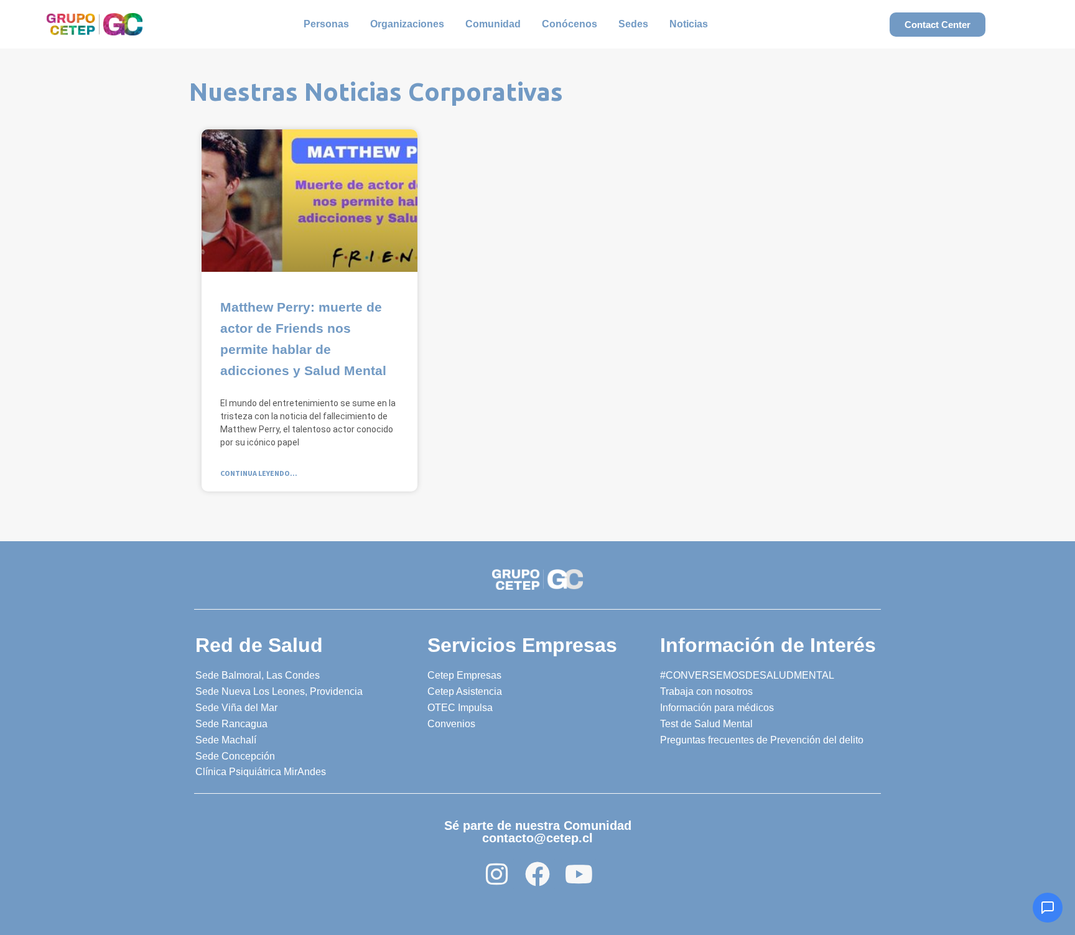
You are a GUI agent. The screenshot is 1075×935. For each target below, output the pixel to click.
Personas (326, 24)
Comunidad (493, 24)
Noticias (688, 24)
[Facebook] (537, 874)
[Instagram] (496, 874)
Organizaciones (407, 24)
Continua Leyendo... (258, 473)
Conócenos (569, 24)
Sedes (633, 24)
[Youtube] (578, 874)
